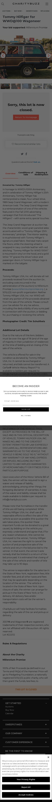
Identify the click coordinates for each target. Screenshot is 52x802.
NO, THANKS (26, 415)
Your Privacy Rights (26, 779)
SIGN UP (26, 409)
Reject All (25, 787)
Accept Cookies (26, 795)
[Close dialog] (49, 379)
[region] (26, 777)
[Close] (48, 757)
